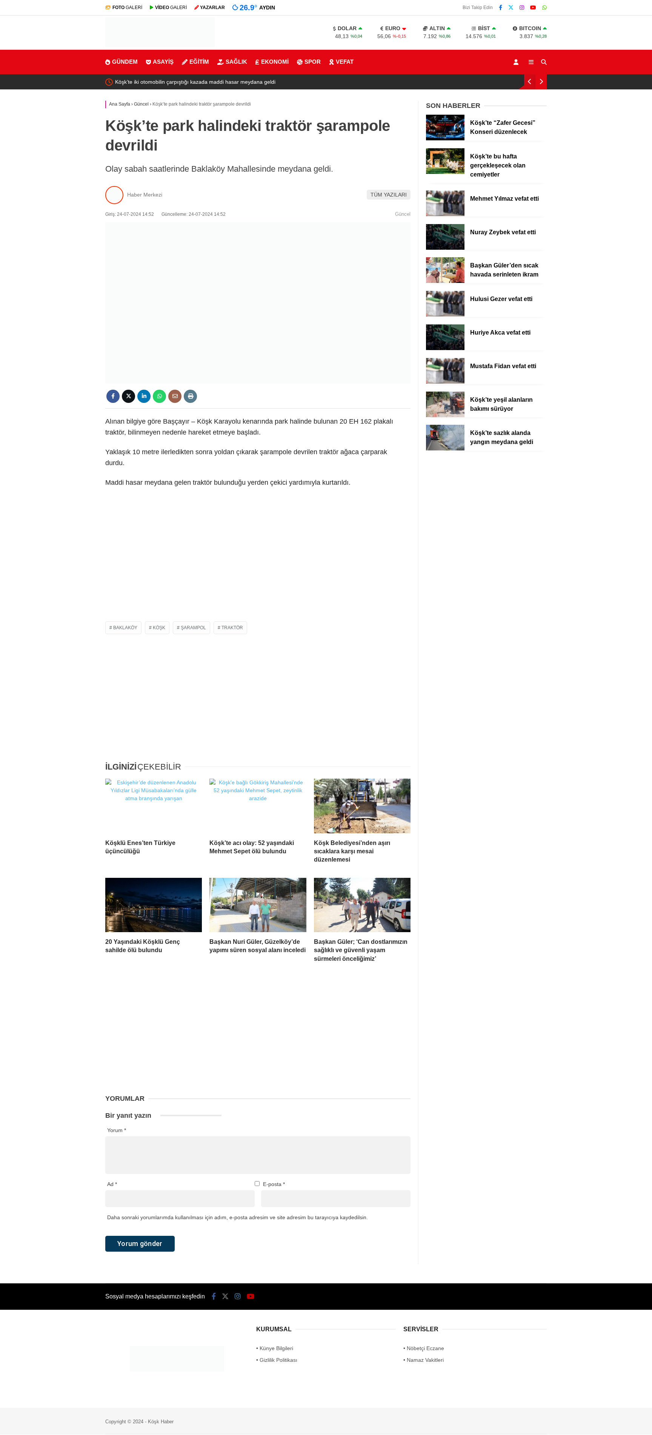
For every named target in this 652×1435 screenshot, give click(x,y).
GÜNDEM (125, 61)
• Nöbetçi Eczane (423, 1348)
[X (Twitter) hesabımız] (511, 8)
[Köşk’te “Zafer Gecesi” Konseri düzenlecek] (445, 138)
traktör (232, 627)
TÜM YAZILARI (389, 195)
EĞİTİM (199, 61)
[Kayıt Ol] (517, 62)
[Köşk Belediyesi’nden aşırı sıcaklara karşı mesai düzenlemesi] (362, 806)
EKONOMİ (275, 61)
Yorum (116, 1130)
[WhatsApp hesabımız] (544, 8)
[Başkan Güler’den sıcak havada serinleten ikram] (445, 281)
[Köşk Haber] (160, 45)
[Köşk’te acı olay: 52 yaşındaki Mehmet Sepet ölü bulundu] (257, 806)
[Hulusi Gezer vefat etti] (445, 315)
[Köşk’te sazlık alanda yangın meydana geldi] (445, 449)
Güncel (403, 214)
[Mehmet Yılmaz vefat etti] (445, 214)
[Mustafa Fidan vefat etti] (445, 382)
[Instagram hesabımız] (522, 8)
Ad (112, 1184)
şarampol (193, 627)
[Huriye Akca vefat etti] (445, 348)
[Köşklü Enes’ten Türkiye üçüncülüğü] (153, 806)
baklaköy (125, 627)
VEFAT (345, 61)
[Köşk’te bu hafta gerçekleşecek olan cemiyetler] (445, 172)
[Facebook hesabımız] (500, 8)
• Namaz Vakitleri (423, 1360)
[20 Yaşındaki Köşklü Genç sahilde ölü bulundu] (153, 905)
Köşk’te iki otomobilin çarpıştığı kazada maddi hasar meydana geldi (195, 82)
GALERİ (127, 7)
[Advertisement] (258, 561)
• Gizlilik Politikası (276, 1360)
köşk (159, 627)
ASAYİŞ (163, 61)
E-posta (274, 1184)
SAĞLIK (236, 61)
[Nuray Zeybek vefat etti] (445, 248)
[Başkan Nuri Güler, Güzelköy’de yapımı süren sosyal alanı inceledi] (257, 905)
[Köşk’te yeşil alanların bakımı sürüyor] (445, 415)
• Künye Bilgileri (274, 1348)
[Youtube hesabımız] (533, 8)
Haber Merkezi (144, 195)
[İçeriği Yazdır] (190, 396)
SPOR (312, 61)
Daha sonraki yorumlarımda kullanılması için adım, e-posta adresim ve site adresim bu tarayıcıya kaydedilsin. (237, 1217)
